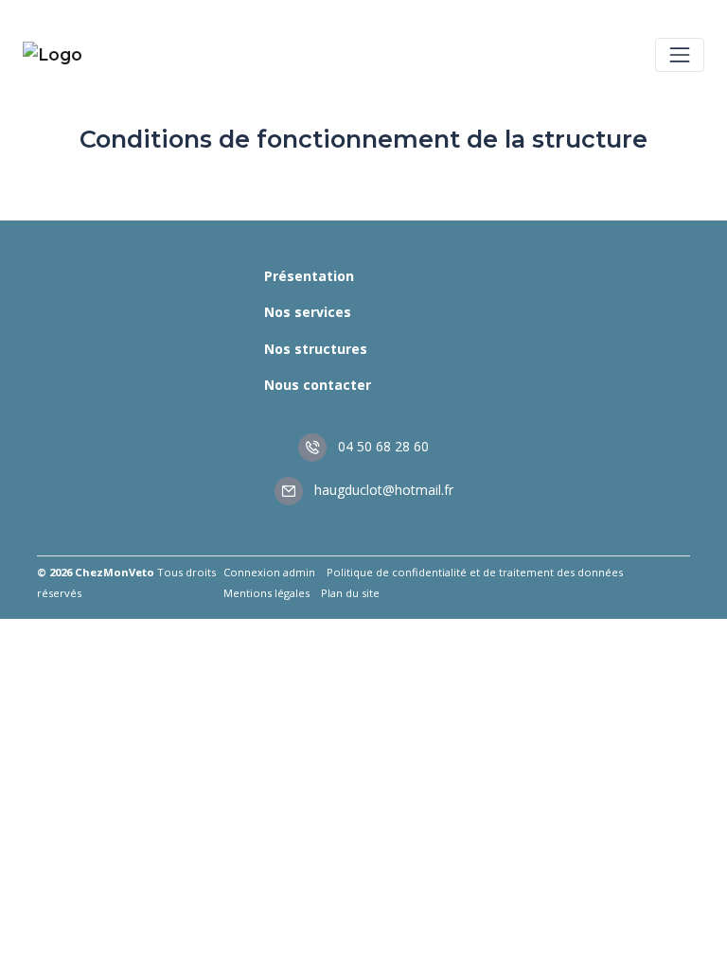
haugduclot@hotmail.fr (381, 490)
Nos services (307, 312)
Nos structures (315, 349)
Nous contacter (317, 385)
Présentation (309, 276)
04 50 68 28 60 (381, 446)
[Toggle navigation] (679, 55)
